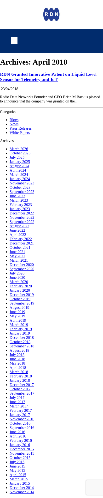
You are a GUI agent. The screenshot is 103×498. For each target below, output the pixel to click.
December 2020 (22, 265)
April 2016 (18, 436)
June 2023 (17, 196)
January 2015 (20, 483)
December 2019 (22, 295)
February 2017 (21, 410)
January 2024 (20, 179)
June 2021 (17, 252)
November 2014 (22, 492)
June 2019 (17, 312)
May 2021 (17, 256)
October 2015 (20, 458)
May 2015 (17, 470)
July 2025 (17, 157)
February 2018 (21, 376)
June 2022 (17, 230)
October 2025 (20, 153)
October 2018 (20, 342)
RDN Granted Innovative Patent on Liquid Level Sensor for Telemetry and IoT (48, 77)
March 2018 (19, 372)
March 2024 (19, 175)
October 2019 (20, 299)
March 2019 (19, 325)
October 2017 (20, 389)
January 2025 (20, 162)
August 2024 (19, 166)
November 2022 (22, 217)
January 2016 (20, 445)
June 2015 (17, 466)
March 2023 (19, 200)
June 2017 (17, 402)
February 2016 (21, 440)
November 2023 (22, 183)
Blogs (14, 120)
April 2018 (18, 368)
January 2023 (20, 209)
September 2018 (22, 346)
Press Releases (21, 128)
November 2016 (22, 419)
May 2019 (17, 316)
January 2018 (20, 380)
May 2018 (17, 363)
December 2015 (22, 449)
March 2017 (19, 406)
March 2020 (19, 282)
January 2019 (20, 333)
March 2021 (19, 260)
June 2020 (17, 277)
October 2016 (20, 423)
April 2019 (18, 320)
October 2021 (20, 247)
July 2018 (17, 355)
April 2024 (18, 170)
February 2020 (21, 286)
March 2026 (19, 149)
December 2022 (22, 213)
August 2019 (19, 307)
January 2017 (20, 415)
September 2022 (22, 222)
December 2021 (22, 243)
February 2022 (21, 239)
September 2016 (22, 428)
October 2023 (20, 187)
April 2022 (18, 235)
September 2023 (22, 192)
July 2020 (17, 273)
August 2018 (19, 350)
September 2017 (22, 393)
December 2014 (22, 488)
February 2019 (21, 329)
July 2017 (17, 398)
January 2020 (20, 290)
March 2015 (19, 479)
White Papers (20, 133)
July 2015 (17, 462)
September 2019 (22, 303)
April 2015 (18, 475)
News (14, 124)
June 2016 (17, 432)
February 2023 (21, 205)
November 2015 (22, 453)
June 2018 (17, 359)
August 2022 (19, 226)
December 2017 (22, 385)
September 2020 (22, 269)
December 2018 (22, 337)
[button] (14, 40)
